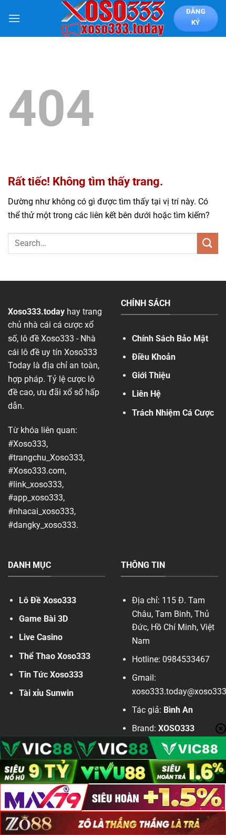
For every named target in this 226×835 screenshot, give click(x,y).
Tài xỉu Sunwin (46, 693)
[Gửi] (207, 243)
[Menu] (14, 18)
